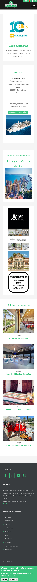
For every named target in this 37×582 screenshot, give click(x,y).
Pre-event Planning (11, 546)
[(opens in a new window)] (18, 228)
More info (11, 575)
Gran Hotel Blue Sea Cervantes (18, 374)
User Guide (8, 539)
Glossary (8, 542)
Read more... (7, 504)
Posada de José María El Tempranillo (19, 410)
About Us (8, 517)
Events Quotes (9, 521)
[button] (18, 134)
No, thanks (13, 579)
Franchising (8, 550)
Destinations (9, 528)
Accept (4, 579)
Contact (7, 524)
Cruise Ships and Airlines (18, 112)
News (6, 535)
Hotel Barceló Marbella (18, 338)
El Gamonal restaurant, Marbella (18, 445)
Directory (8, 532)
